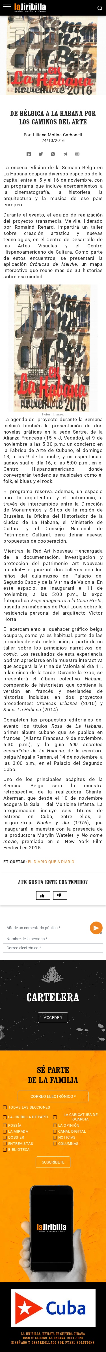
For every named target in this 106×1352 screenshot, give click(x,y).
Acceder (53, 1017)
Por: (28, 134)
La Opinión (68, 1125)
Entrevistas (20, 1143)
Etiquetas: (15, 861)
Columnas (68, 1143)
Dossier (16, 1137)
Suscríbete (53, 1162)
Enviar (96, 928)
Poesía (14, 1125)
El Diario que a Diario (51, 861)
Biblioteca (19, 1149)
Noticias (67, 1137)
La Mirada (18, 1131)
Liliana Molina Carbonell (57, 134)
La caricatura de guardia (81, 1117)
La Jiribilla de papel (28, 1117)
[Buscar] (100, 7)
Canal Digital (72, 1131)
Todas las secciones (29, 1107)
